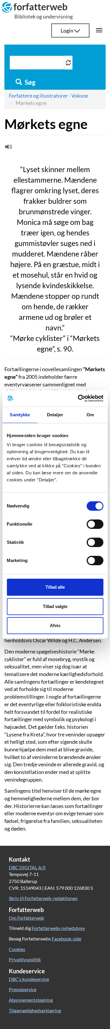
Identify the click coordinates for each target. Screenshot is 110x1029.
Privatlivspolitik (25, 959)
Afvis (55, 625)
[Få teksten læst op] (7, 148)
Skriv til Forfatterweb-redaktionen (43, 898)
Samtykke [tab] (20, 414)
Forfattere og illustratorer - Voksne (48, 95)
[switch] (95, 524)
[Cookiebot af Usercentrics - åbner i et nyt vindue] (78, 398)
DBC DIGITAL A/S (27, 867)
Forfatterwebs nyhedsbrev (58, 928)
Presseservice (22, 989)
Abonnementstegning (31, 1000)
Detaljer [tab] (55, 414)
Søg (29, 82)
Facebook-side (66, 938)
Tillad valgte (55, 606)
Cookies (17, 949)
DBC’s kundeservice (29, 979)
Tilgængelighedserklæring (35, 1010)
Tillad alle (55, 587)
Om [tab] (90, 414)
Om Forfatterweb (26, 918)
